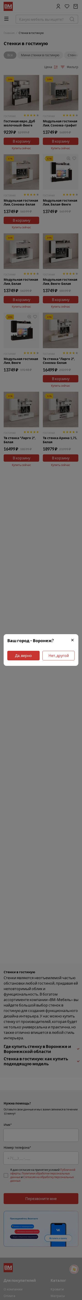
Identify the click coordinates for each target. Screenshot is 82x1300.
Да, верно (23, 655)
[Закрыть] (72, 641)
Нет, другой (59, 655)
